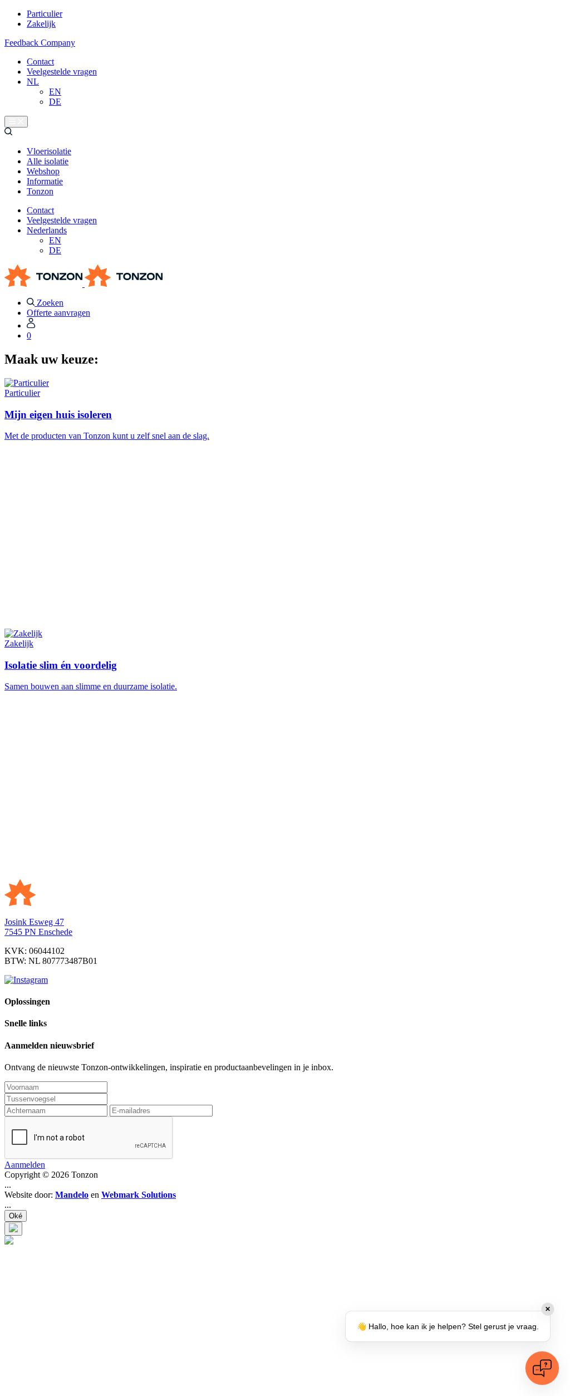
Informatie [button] (45, 181)
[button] (8, 132)
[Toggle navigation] (16, 122)
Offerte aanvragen (58, 312)
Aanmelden (24, 1164)
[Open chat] (542, 1368)
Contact (40, 61)
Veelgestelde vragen (62, 71)
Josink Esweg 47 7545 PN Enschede (38, 927)
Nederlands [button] (47, 230)
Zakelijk (41, 23)
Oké (15, 1216)
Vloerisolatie (49, 151)
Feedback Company (39, 42)
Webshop (43, 171)
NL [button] (33, 81)
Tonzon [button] (40, 191)
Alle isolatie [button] (47, 161)
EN (55, 91)
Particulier (44, 13)
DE (55, 101)
